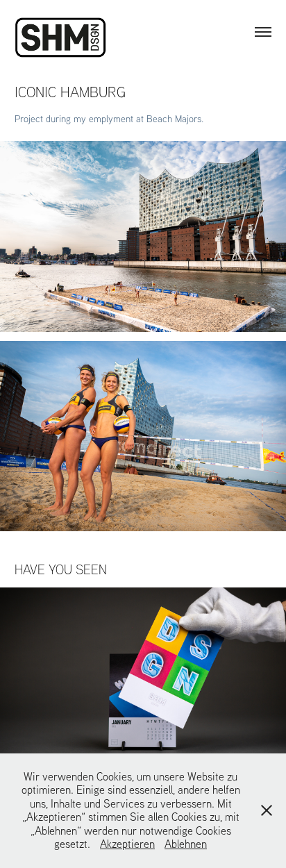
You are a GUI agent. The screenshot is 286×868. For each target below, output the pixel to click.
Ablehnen (186, 844)
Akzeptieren (127, 844)
